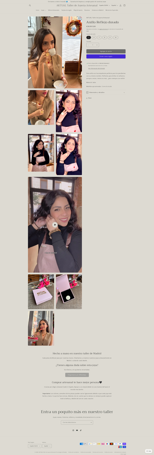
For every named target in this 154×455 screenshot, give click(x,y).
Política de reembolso (73, 452)
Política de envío (109, 452)
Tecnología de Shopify (61, 452)
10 (115, 37)
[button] (30, 5)
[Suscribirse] (91, 422)
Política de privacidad (86, 452)
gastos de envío (104, 29)
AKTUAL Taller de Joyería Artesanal (47, 452)
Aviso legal (123, 454)
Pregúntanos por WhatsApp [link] (77, 375)
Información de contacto (120, 452)
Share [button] (90, 98)
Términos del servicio (98, 452)
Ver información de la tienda (96, 68)
